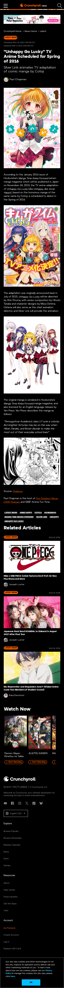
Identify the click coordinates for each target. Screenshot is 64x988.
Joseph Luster (17, 585)
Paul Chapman (18, 79)
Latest (43, 31)
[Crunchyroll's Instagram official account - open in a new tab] (19, 803)
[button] (16, 813)
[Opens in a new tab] (32, 19)
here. (12, 976)
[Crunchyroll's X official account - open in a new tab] (26, 803)
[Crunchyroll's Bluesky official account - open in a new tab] (41, 803)
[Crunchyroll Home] (20, 781)
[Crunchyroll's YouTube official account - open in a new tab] (5, 803)
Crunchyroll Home (12, 31)
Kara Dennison (16, 695)
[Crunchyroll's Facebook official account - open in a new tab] (12, 803)
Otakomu (18, 491)
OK (31, 982)
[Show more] (5, 6)
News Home (31, 31)
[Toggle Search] (60, 6)
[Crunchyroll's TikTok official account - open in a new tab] (34, 803)
